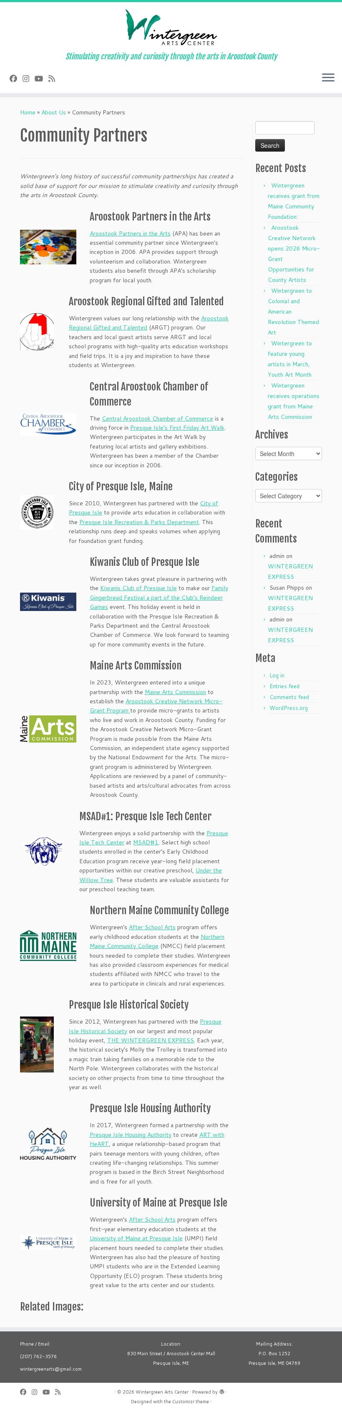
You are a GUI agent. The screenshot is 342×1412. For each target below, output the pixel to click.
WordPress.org (288, 708)
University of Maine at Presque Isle (136, 1238)
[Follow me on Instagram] (29, 78)
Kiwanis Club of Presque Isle (138, 588)
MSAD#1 (145, 842)
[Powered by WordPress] (222, 1390)
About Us (53, 112)
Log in (276, 675)
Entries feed (284, 686)
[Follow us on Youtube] (41, 78)
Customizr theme (190, 1401)
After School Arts (152, 927)
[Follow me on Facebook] (16, 78)
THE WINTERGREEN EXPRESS (150, 1040)
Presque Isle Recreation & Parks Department (139, 522)
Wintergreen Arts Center (162, 1392)
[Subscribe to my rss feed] (54, 78)
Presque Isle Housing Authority (130, 1135)
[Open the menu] (328, 78)
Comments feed (289, 697)
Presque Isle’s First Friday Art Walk (177, 427)
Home (27, 112)
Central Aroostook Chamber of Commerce (157, 418)
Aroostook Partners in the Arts (130, 233)
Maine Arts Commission (175, 692)
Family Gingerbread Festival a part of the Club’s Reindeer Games (159, 597)
